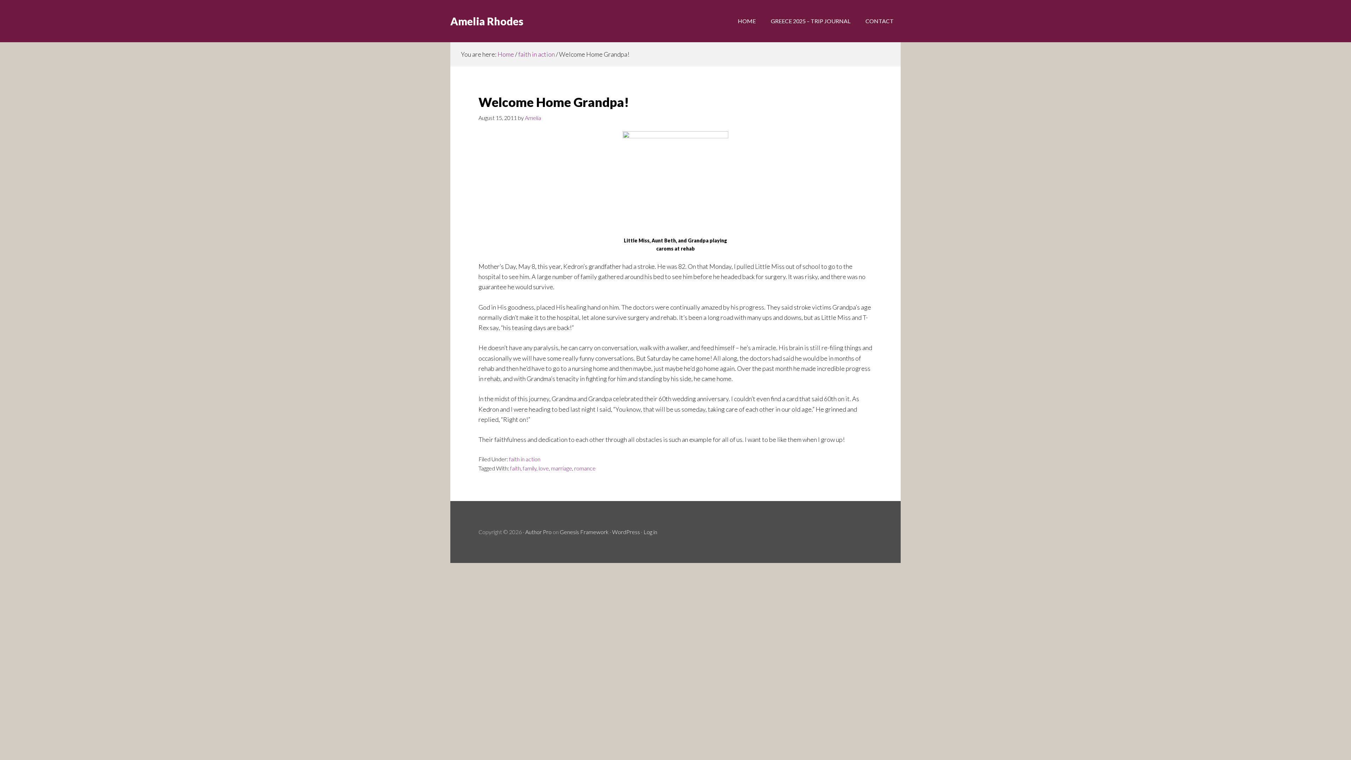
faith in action (524, 459)
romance (585, 468)
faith (515, 468)
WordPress (626, 531)
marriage (561, 468)
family (530, 468)
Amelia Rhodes (487, 21)
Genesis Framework (584, 531)
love (544, 468)
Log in (650, 531)
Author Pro (538, 531)
